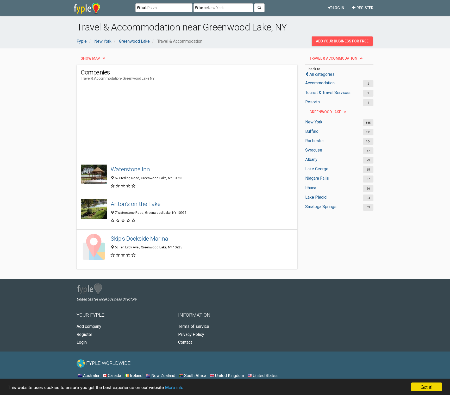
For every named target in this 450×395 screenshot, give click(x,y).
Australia (90, 375)
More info (174, 387)
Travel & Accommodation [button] (333, 58)
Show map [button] (90, 58)
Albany (311, 159)
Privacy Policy (191, 334)
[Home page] (87, 7)
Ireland (135, 375)
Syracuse (313, 150)
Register (364, 8)
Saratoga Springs (320, 206)
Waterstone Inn (130, 169)
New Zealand (162, 375)
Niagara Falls (317, 178)
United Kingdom (229, 375)
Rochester (314, 140)
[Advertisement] (175, 121)
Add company (89, 326)
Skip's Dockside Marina (139, 238)
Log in (338, 8)
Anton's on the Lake (135, 203)
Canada (114, 375)
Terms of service (193, 326)
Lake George (316, 168)
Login (82, 342)
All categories (322, 74)
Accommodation (320, 82)
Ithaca (310, 187)
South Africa (194, 375)
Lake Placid (316, 197)
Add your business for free (342, 41)
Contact (185, 342)
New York (313, 122)
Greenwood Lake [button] (325, 112)
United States (265, 375)
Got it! (427, 387)
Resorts (312, 101)
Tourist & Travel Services (328, 92)
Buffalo (311, 131)
